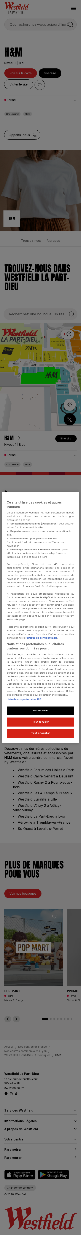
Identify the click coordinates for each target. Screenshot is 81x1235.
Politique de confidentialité (41, 638)
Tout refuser (40, 721)
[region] (40, 617)
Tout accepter (40, 733)
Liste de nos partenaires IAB (24, 699)
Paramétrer (40, 710)
